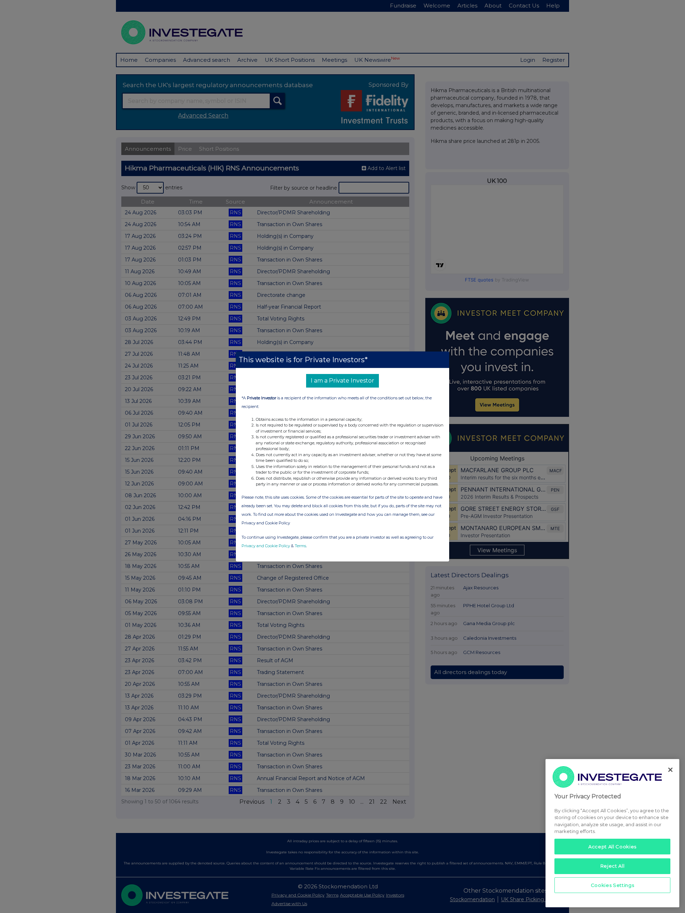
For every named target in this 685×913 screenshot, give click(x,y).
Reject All (612, 866)
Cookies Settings (612, 885)
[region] (612, 833)
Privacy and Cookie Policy (266, 545)
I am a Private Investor (342, 380)
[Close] (670, 770)
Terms (300, 545)
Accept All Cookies (612, 846)
